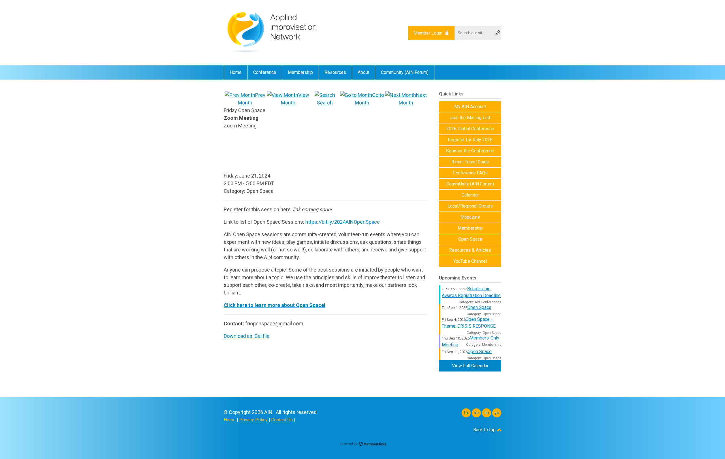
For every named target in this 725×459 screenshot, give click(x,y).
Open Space (479, 307)
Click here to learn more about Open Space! (274, 305)
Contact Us (282, 419)
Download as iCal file (247, 336)
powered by (349, 444)
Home (230, 419)
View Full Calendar (470, 365)
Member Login (427, 33)
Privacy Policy (253, 419)
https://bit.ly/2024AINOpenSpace (342, 222)
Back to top (485, 429)
